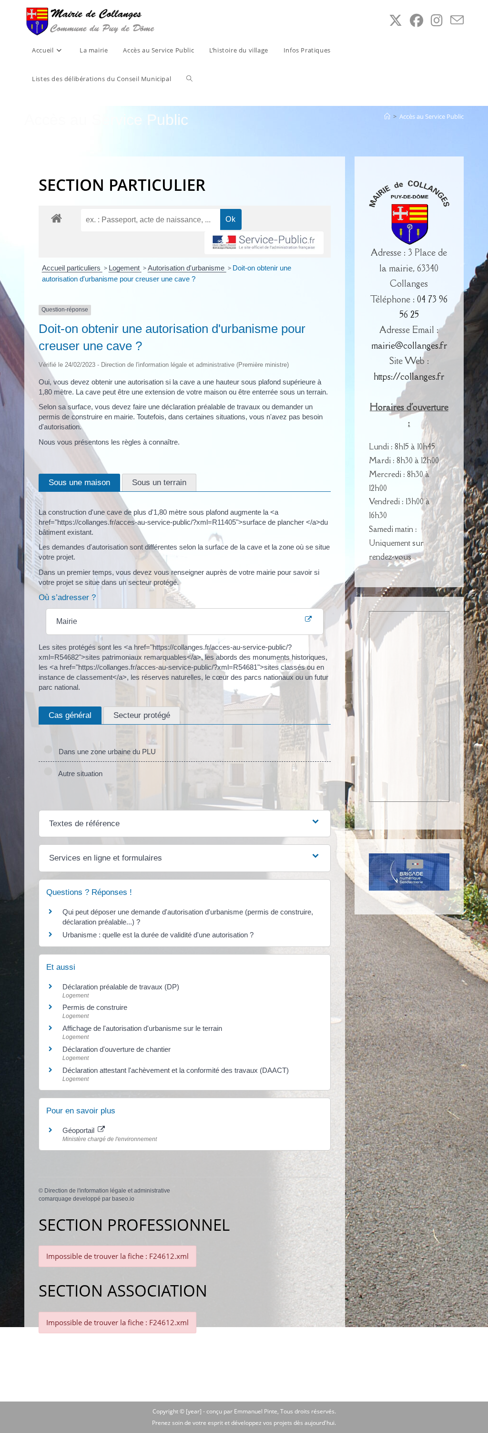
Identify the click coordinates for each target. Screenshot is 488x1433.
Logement (125, 268)
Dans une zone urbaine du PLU (105, 752)
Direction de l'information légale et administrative (107, 1190)
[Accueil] (387, 116)
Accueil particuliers (72, 268)
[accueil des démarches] (56, 218)
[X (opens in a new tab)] (395, 20)
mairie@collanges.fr (409, 345)
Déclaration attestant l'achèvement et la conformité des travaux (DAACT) (175, 1070)
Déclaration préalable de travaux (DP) (120, 987)
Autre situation (78, 773)
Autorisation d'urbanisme (187, 268)
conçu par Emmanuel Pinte (241, 1411)
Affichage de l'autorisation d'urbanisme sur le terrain (142, 1028)
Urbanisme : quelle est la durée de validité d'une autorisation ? (158, 935)
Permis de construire (94, 1007)
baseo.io (123, 1198)
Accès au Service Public (431, 116)
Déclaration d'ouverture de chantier (116, 1049)
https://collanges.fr (409, 376)
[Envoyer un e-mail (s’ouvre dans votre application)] (457, 20)
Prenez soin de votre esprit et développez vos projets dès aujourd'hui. (244, 1423)
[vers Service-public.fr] (264, 243)
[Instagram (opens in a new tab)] (437, 20)
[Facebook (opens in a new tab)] (416, 20)
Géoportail (79, 1130)
